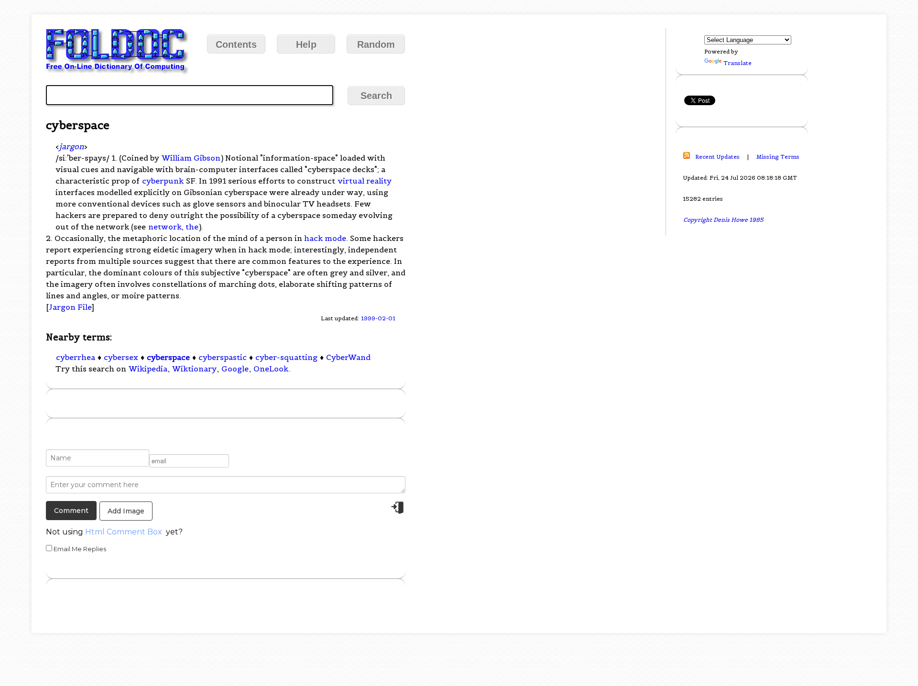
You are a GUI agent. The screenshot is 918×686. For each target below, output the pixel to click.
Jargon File (70, 307)
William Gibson (191, 158)
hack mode (325, 238)
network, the (173, 226)
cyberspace (168, 357)
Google (235, 368)
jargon (71, 146)
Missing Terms (777, 156)
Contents (236, 44)
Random (376, 44)
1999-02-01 (378, 318)
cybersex (121, 357)
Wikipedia (148, 368)
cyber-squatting (286, 357)
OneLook (270, 368)
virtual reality (365, 180)
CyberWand (348, 357)
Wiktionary (194, 368)
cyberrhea (75, 357)
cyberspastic (222, 357)
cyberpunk (163, 180)
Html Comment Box (123, 531)
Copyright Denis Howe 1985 (723, 219)
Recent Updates (717, 156)
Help (306, 44)
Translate (737, 62)
